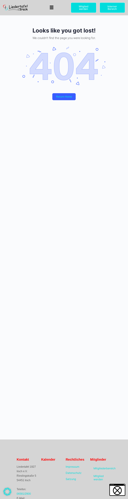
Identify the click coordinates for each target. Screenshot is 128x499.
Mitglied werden (99, 477)
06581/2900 (24, 493)
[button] (51, 7)
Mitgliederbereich (102, 468)
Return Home (64, 96)
